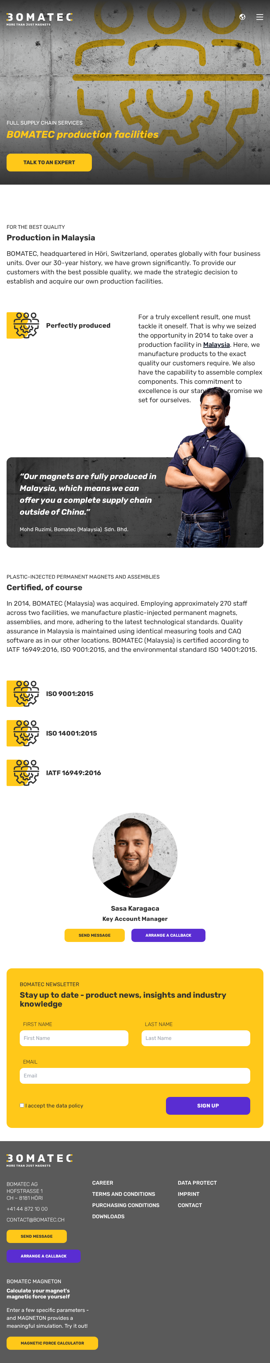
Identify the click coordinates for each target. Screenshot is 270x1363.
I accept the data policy (54, 1106)
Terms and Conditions (123, 1194)
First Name (37, 1024)
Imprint (189, 1194)
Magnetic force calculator (52, 1343)
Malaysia (216, 344)
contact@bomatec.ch (36, 1220)
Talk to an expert (49, 162)
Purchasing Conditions (125, 1205)
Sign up (208, 1106)
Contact (190, 1205)
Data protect (197, 1183)
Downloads (108, 1216)
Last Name (159, 1024)
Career (102, 1183)
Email (30, 1062)
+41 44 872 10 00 (27, 1209)
